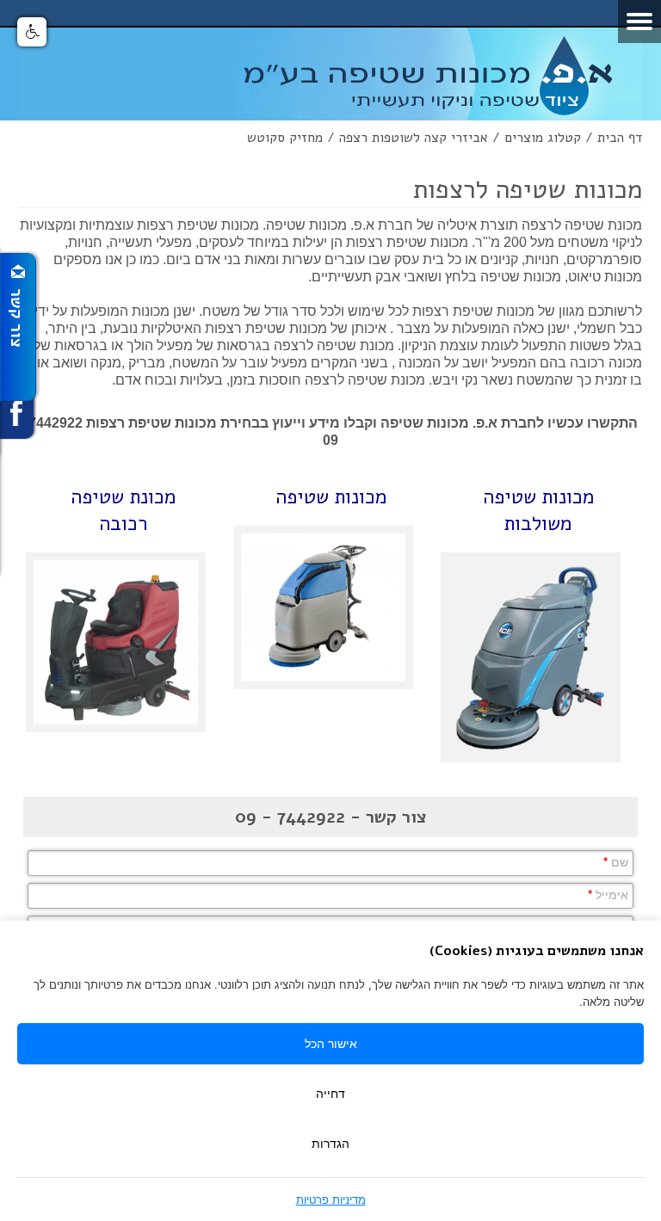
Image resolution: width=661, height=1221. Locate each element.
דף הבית (619, 137)
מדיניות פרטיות (331, 1199)
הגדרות (330, 1143)
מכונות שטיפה (330, 497)
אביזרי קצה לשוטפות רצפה (413, 137)
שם (615, 861)
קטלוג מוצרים (542, 137)
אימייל (608, 894)
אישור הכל (331, 1043)
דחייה (330, 1093)
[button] (31, 31)
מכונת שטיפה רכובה (123, 510)
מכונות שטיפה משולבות (538, 510)
